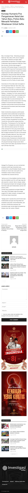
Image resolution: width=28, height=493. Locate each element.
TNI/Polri (12, 6)
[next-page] (5, 281)
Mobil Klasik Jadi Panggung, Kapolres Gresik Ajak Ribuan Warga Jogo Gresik (18, 258)
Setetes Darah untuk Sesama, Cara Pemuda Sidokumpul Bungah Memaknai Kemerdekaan (18, 425)
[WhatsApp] (17, 31)
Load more (13, 454)
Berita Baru (7, 6)
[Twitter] (10, 31)
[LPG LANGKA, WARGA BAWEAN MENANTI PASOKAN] (5, 433)
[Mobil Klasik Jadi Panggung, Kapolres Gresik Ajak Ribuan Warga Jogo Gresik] (5, 258)
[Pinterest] (14, 31)
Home (2, 6)
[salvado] (2, 28)
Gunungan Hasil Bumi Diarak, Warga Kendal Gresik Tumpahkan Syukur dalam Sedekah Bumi (18, 440)
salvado (5, 27)
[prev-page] (2, 281)
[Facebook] (7, 31)
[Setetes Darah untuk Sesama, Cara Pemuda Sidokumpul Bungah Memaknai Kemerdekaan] (5, 426)
